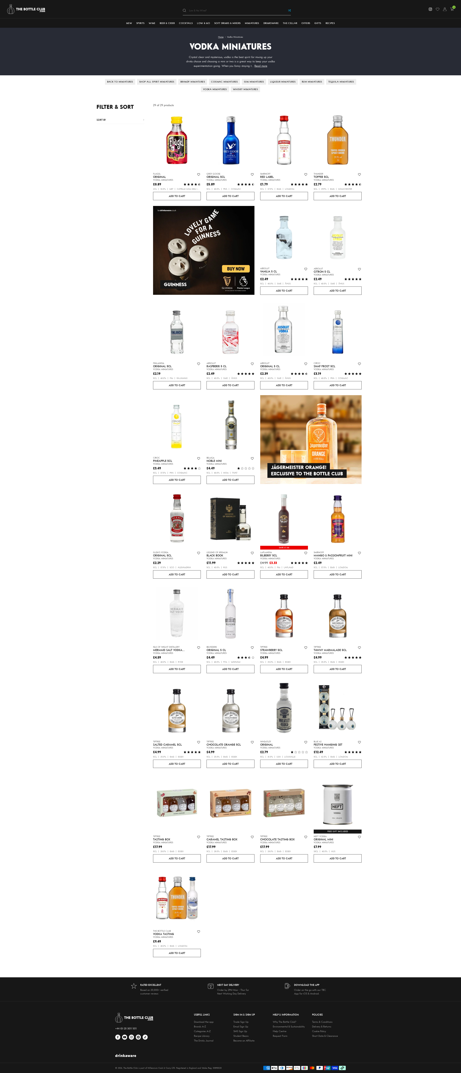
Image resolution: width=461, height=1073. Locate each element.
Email (87, 522)
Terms (98, 533)
